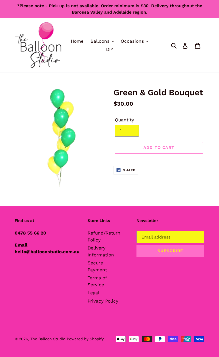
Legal (93, 292)
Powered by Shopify (85, 339)
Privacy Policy (103, 301)
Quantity (124, 119)
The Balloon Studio (47, 339)
